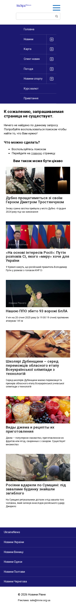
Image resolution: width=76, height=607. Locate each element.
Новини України (14, 542)
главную (36, 153)
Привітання (31, 98)
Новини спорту (33, 78)
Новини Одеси (13, 561)
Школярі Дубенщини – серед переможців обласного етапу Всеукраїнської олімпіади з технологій (32, 367)
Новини (28, 39)
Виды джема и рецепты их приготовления (30, 429)
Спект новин (32, 58)
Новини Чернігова (15, 581)
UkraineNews (12, 532)
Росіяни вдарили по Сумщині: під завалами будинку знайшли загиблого (36, 489)
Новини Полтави (14, 571)
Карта (27, 49)
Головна (29, 29)
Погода (28, 68)
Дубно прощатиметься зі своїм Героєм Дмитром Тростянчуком (35, 200)
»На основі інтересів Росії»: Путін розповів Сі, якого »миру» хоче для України (37, 256)
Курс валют (31, 88)
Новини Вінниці (13, 552)
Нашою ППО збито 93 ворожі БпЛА (36, 311)
